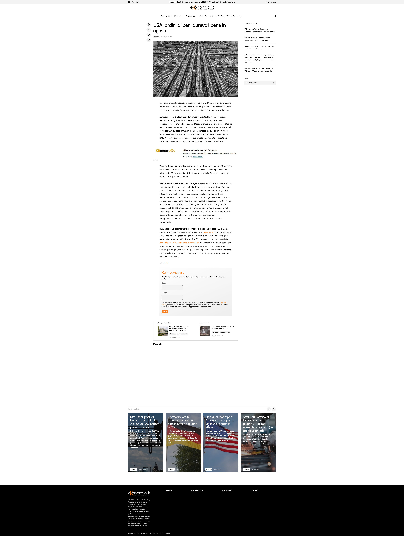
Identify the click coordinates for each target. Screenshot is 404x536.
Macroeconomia (182, 334)
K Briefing (173, 2)
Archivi (246, 78)
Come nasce (197, 490)
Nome (164, 283)
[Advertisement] (195, 372)
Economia (173, 334)
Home (169, 490)
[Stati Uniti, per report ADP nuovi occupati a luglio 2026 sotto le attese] (220, 442)
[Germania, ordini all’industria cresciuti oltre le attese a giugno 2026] (183, 442)
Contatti (254, 490)
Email (164, 293)
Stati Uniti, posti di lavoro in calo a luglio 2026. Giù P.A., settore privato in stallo (202, 2)
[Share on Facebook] (148, 24)
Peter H (166, 263)
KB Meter (226, 490)
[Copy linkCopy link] (148, 39)
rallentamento (210, 232)
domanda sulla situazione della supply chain (179, 243)
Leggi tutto (231, 2)
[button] (270, 2)
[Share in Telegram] (148, 34)
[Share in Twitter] (148, 29)
